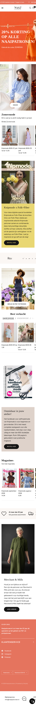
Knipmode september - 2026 (9, 492)
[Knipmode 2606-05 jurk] (26, 136)
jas (18, 601)
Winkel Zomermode (8, 122)
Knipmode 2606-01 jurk (10, 148)
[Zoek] (30, 7)
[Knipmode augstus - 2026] (26, 478)
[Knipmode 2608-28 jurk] (26, 332)
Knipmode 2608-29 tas (9, 345)
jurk (27, 601)
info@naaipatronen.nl (12, 699)
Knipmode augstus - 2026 (25, 492)
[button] (11, 242)
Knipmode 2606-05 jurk (25, 149)
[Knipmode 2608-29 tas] (9, 332)
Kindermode (23, 318)
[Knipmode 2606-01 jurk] (10, 136)
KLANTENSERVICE (11, 642)
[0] (33, 7)
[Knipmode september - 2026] (10, 478)
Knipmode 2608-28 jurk (24, 346)
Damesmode (8, 318)
